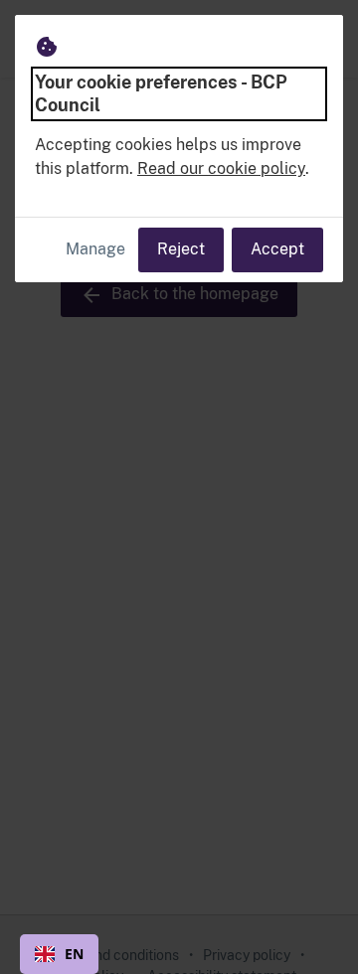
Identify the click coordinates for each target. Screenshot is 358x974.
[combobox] (59, 954)
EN (74, 953)
